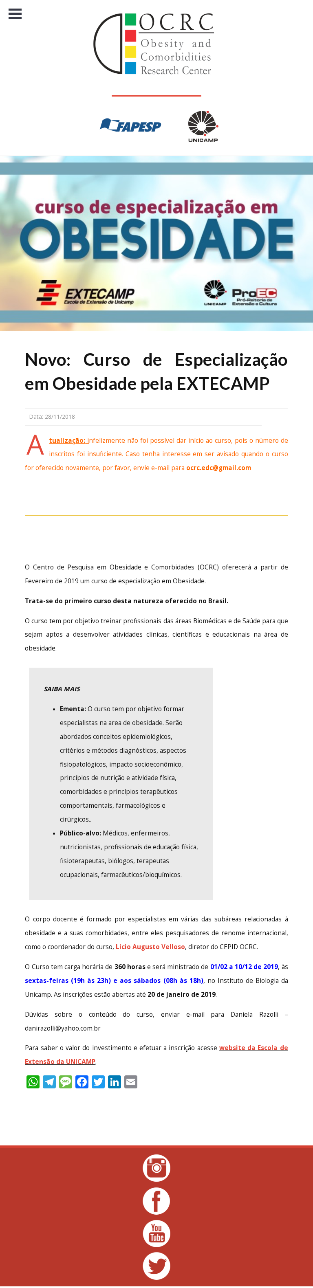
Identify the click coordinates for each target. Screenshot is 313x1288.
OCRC (156, 44)
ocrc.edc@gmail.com (218, 468)
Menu (15, 14)
